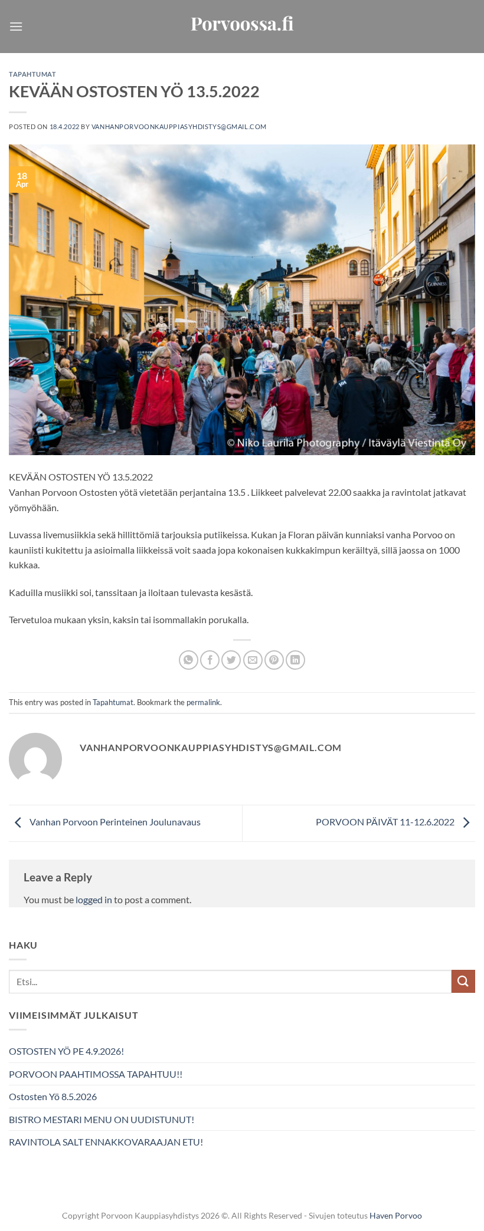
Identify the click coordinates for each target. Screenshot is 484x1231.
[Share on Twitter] (231, 660)
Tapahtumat (33, 74)
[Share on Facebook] (210, 660)
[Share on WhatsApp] (188, 660)
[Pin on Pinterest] (274, 660)
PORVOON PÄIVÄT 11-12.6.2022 (386, 822)
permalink (203, 702)
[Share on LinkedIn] (295, 660)
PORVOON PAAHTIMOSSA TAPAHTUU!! (95, 1073)
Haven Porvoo (395, 1215)
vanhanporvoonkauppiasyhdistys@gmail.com (179, 126)
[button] (16, 26)
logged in (94, 899)
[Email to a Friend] (253, 660)
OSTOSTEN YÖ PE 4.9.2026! (66, 1050)
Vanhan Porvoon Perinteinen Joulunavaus (114, 822)
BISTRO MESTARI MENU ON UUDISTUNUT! (101, 1119)
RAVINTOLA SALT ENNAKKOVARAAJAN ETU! (106, 1141)
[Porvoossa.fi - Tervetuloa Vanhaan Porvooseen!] (242, 27)
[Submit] (463, 981)
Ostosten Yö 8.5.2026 (53, 1096)
